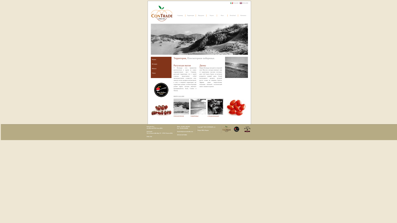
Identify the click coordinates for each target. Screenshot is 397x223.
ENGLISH (245, 3)
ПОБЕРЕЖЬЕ (194, 116)
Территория (190, 15)
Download (233, 15)
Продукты (201, 15)
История (154, 64)
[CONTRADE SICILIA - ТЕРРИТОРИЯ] (181, 114)
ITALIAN (235, 3)
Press (222, 15)
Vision (154, 73)
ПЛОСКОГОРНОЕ (179, 116)
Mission (154, 68)
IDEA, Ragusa (205, 130)
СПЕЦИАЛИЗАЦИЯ (213, 116)
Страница (180, 15)
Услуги (212, 15)
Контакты (243, 15)
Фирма (154, 59)
